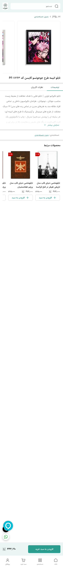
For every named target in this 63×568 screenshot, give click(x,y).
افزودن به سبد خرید (44, 549)
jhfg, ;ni (56, 16)
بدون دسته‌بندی (41, 16)
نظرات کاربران (37, 87)
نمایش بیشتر (53, 125)
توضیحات (55, 87)
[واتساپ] (6, 537)
